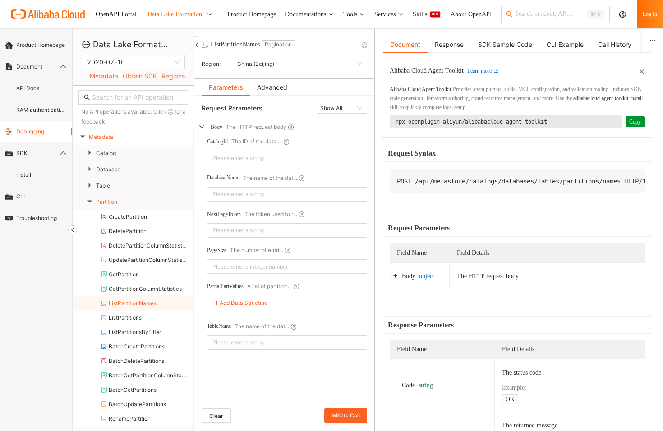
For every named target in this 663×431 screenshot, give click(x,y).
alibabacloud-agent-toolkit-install (608, 98)
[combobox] (280, 158)
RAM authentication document (41, 109)
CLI (20, 196)
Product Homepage (40, 44)
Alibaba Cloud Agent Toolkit (420, 89)
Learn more (479, 71)
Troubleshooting (36, 218)
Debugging (30, 131)
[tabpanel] (284, 253)
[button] (362, 263)
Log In (650, 14)
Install (23, 174)
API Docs (27, 88)
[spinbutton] (287, 266)
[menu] (36, 131)
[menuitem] (36, 45)
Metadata (104, 76)
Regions (173, 76)
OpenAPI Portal (116, 14)
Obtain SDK (140, 76)
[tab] (226, 87)
